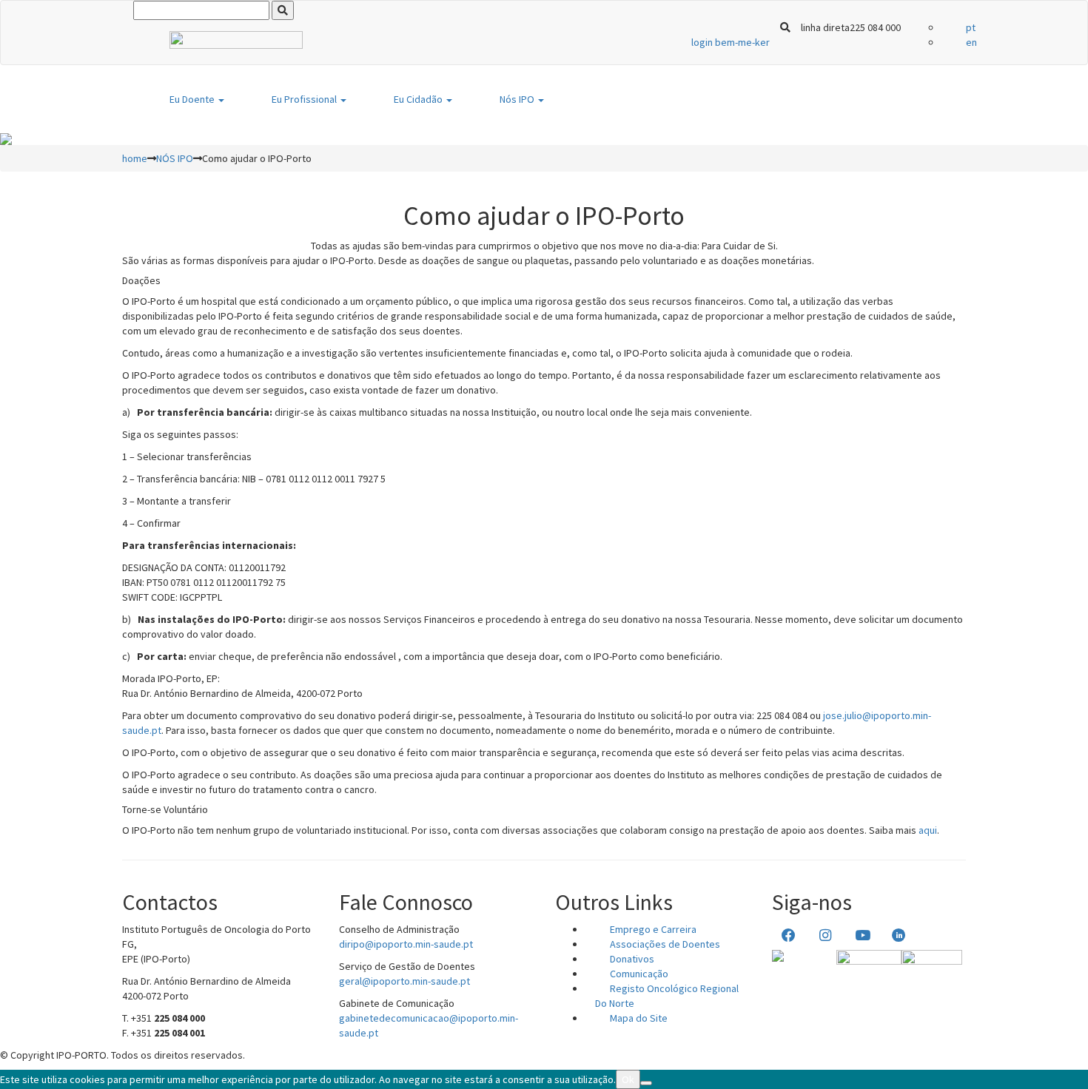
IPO (518, 99)
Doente (193, 99)
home (134, 158)
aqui (928, 830)
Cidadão (419, 99)
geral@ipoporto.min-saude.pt (404, 981)
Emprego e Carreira (653, 929)
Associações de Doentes (665, 944)
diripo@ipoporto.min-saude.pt (406, 944)
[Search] (283, 10)
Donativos (632, 958)
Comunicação (639, 973)
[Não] (646, 1083)
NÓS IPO (174, 158)
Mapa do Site (639, 1018)
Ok (628, 1079)
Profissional (305, 99)
